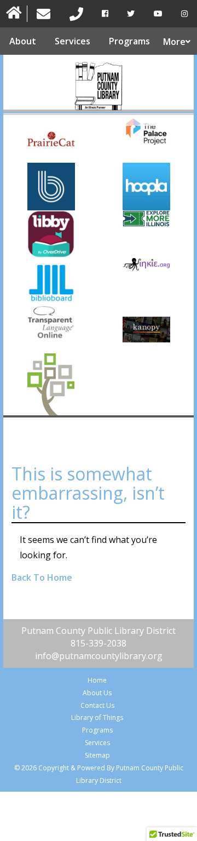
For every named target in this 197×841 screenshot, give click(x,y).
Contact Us (97, 705)
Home (97, 680)
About (22, 41)
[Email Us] (43, 14)
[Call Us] (76, 14)
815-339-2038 (98, 643)
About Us (97, 692)
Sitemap (97, 755)
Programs (129, 41)
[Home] (13, 13)
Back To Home (41, 577)
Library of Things (97, 717)
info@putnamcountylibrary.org (99, 656)
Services (72, 41)
